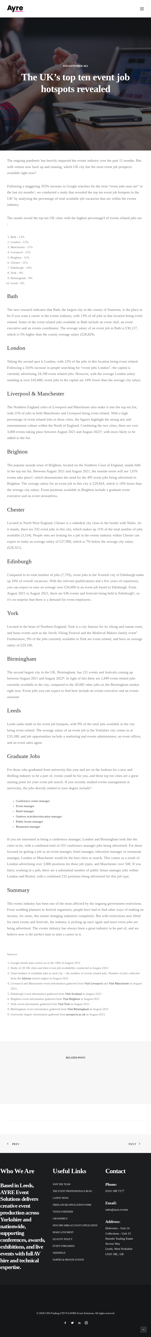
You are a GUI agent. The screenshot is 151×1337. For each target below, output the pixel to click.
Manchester (50, 393)
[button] (142, 8)
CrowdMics (60, 1218)
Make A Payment (63, 1232)
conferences (13, 1240)
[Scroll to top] (143, 1329)
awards (36, 1240)
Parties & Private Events (68, 1259)
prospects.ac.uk (76, 1014)
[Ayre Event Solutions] (15, 8)
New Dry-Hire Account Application (75, 1225)
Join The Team (61, 1184)
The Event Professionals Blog (72, 1191)
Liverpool (18, 393)
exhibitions (12, 1247)
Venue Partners (63, 1211)
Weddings (59, 1253)
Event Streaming (64, 1246)
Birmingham (21, 659)
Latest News (60, 1198)
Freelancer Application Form (72, 1205)
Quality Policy (63, 1239)
